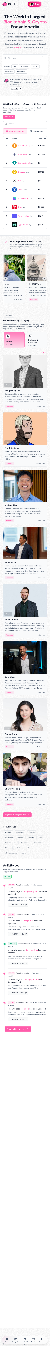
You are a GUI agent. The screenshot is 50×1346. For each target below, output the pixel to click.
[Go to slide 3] (45, 352)
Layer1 (24, 853)
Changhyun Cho (31, 979)
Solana (30, 848)
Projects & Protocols (24, 1002)
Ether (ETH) (23, 154)
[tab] (15, 131)
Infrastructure (10, 843)
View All (8, 117)
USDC (20, 189)
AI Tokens (24, 66)
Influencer (38, 843)
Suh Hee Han (32, 950)
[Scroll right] (44, 279)
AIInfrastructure (11, 853)
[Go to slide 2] (43, 352)
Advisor (20, 838)
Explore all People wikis (15, 815)
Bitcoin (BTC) (24, 145)
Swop (26, 1009)
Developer (9, 838)
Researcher (25, 843)
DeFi (14, 66)
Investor (31, 838)
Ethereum (9, 71)
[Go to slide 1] (41, 352)
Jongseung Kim (31, 891)
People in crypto (22, 885)
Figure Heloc (23, 216)
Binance (21, 172)
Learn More (16, 87)
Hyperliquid (23, 225)
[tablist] (25, 131)
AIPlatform (19, 848)
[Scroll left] (6, 279)
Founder (8, 833)
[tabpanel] (25, 182)
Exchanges (21, 71)
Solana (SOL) (23, 198)
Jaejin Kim (28, 921)
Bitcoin (35, 66)
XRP (19, 181)
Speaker (32, 833)
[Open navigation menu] (45, 4)
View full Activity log (16, 1029)
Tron (20, 207)
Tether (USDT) (24, 163)
